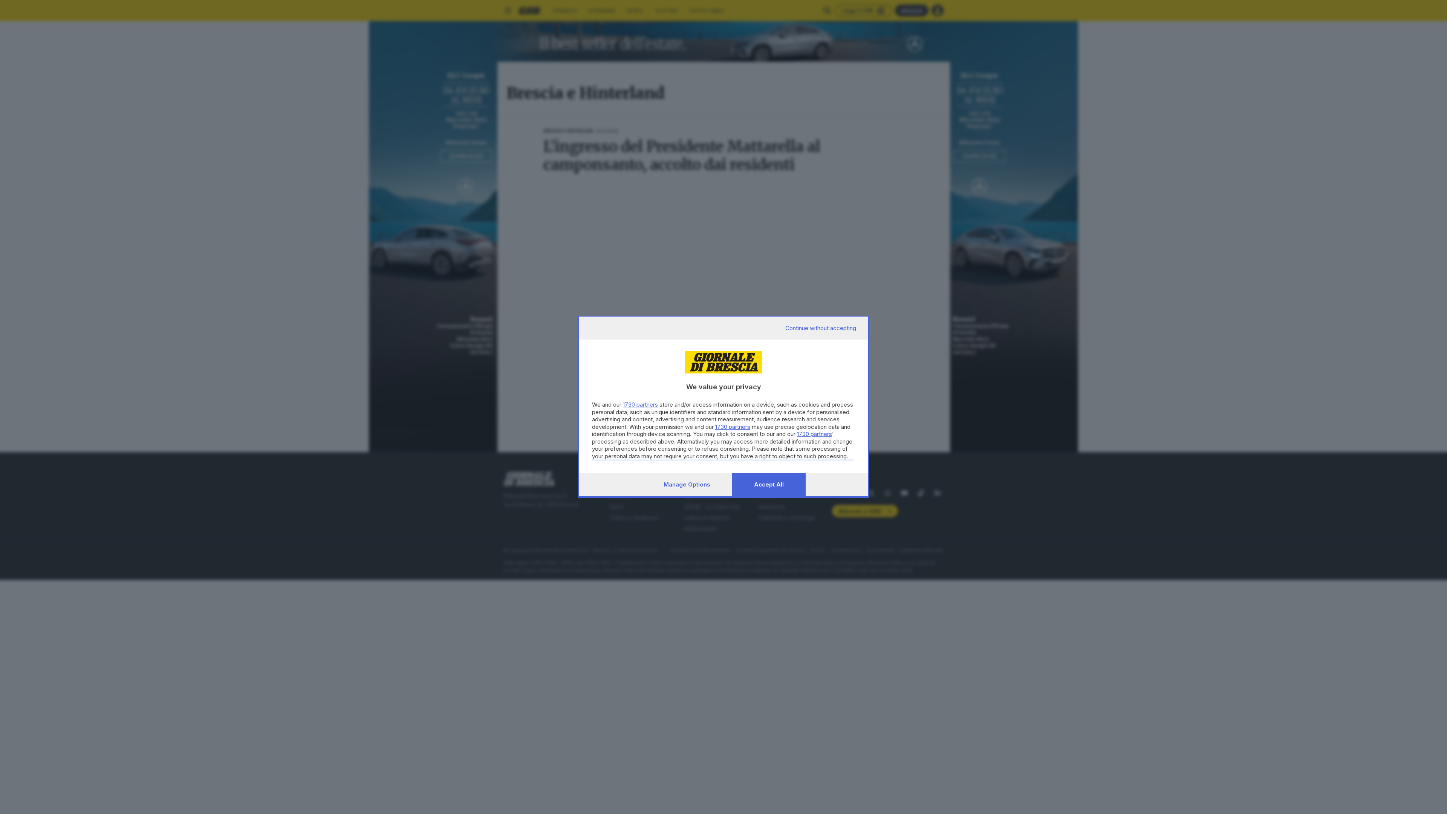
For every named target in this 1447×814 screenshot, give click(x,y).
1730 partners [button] (640, 404)
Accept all (769, 484)
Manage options (687, 484)
